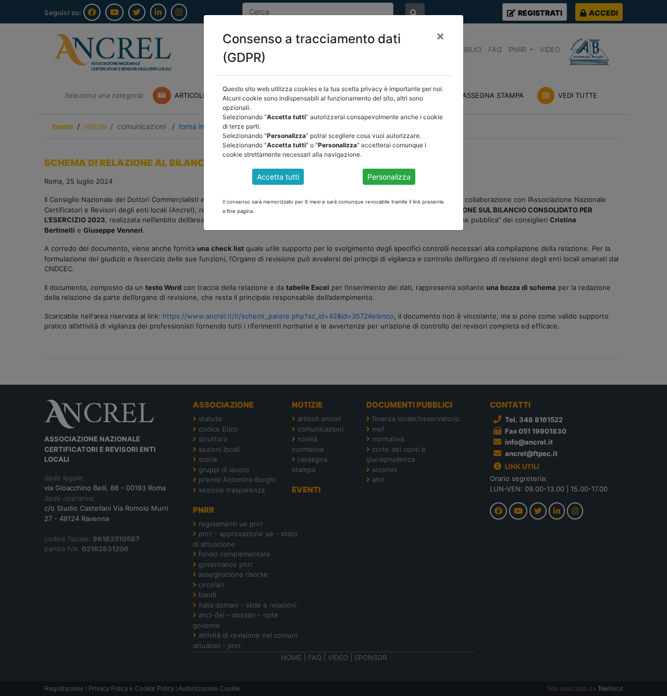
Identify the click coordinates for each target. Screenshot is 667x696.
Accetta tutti (278, 176)
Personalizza (389, 176)
